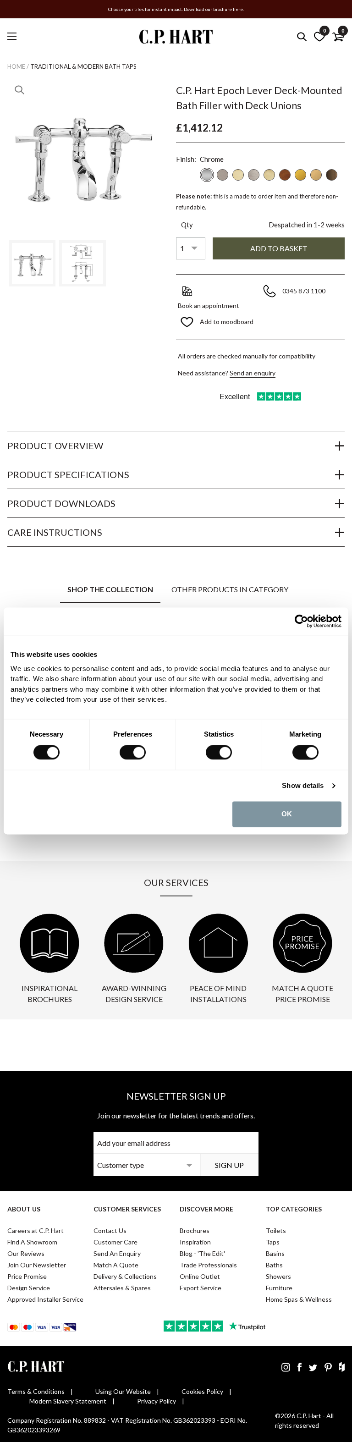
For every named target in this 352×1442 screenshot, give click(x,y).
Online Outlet (200, 1276)
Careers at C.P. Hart (35, 1230)
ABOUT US (23, 1209)
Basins (275, 1253)
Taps (273, 1242)
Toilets (276, 1230)
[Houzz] (342, 1367)
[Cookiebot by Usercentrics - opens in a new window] (301, 621)
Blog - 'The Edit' (202, 1253)
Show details (303, 785)
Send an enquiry (252, 373)
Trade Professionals (208, 1265)
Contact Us (110, 1230)
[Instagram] (285, 1367)
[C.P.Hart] (176, 38)
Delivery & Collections (125, 1276)
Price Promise (27, 1276)
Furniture (279, 1288)
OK (286, 814)
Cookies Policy (202, 1391)
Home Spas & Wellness (299, 1299)
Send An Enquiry (117, 1253)
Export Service (200, 1288)
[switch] (133, 752)
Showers (278, 1276)
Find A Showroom (32, 1242)
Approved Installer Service (45, 1299)
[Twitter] (313, 1367)
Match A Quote (116, 1265)
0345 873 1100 (304, 291)
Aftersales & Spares (122, 1288)
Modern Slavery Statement (67, 1401)
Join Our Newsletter (36, 1265)
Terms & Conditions (36, 1391)
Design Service (28, 1288)
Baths (274, 1265)
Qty (187, 224)
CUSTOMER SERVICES (127, 1209)
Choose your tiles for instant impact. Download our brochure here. (176, 9)
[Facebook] (299, 1367)
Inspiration (195, 1242)
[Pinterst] (328, 1367)
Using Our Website (123, 1391)
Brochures (194, 1230)
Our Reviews (25, 1253)
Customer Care (116, 1242)
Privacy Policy (156, 1401)
